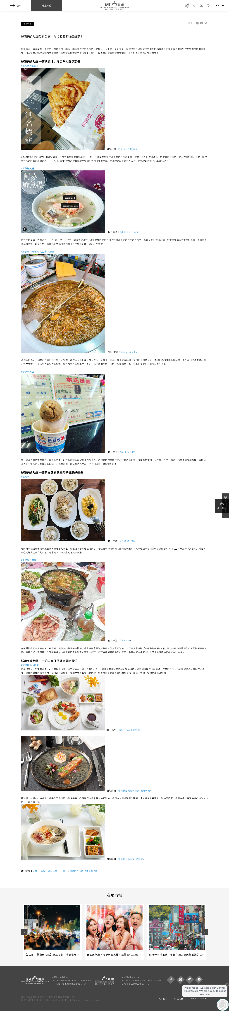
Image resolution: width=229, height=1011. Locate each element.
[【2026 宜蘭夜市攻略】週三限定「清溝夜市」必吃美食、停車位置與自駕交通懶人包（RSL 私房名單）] (52, 927)
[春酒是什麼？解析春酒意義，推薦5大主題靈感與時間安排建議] (114, 927)
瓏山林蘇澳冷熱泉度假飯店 (114, 5)
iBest (98, 1000)
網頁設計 (89, 1000)
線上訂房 (222, 508)
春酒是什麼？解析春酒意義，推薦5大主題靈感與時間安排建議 (123, 954)
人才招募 (163, 998)
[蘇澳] (36, 980)
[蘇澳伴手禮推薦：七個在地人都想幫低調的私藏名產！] (177, 927)
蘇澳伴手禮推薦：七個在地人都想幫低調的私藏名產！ (181, 954)
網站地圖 (179, 998)
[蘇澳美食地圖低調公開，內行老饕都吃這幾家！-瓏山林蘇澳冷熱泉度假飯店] (206, 24)
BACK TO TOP (197, 998)
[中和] (106, 980)
